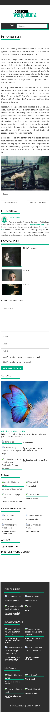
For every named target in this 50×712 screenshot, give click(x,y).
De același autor (14, 217)
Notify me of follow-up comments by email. (21, 357)
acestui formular (37, 224)
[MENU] (12, 26)
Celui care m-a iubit (10, 202)
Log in (37, 706)
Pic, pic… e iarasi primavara (37, 202)
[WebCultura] (5, 25)
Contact (30, 706)
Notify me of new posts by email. (17, 362)
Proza (5, 194)
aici (2, 230)
